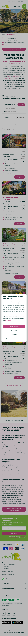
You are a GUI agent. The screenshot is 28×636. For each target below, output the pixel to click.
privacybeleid (8, 320)
